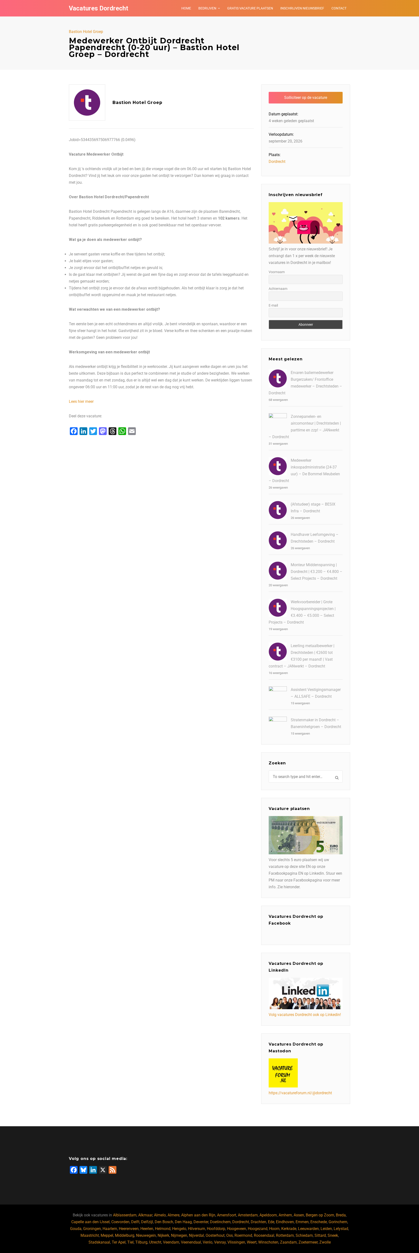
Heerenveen (129, 1228)
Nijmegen (179, 1235)
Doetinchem (220, 1222)
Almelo (160, 1215)
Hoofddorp (216, 1228)
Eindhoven (285, 1222)
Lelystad (341, 1228)
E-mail (273, 305)
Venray (220, 1242)
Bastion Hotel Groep (86, 32)
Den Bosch (164, 1222)
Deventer (200, 1222)
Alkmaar (145, 1215)
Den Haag (183, 1222)
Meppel (107, 1235)
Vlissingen (236, 1242)
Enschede (318, 1222)
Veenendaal (191, 1242)
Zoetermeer (308, 1242)
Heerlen (146, 1228)
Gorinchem (338, 1222)
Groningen (92, 1228)
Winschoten (268, 1242)
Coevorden (120, 1222)
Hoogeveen (236, 1228)
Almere (173, 1215)
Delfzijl (147, 1222)
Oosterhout (215, 1235)
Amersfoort (226, 1215)
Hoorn (274, 1228)
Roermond (243, 1235)
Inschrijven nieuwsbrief (302, 8)
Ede (271, 1222)
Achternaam (278, 289)
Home (186, 8)
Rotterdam (285, 1235)
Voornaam (277, 272)
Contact (338, 8)
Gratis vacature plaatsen (250, 8)
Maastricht (90, 1235)
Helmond (162, 1228)
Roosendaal (264, 1235)
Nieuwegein (146, 1235)
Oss (229, 1235)
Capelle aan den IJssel (90, 1222)
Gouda (75, 1228)
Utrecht (155, 1242)
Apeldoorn (268, 1215)
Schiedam (304, 1235)
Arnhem (285, 1215)
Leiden (326, 1228)
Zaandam (288, 1242)
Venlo (207, 1242)
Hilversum (196, 1228)
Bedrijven (207, 8)
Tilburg (141, 1242)
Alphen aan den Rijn (198, 1215)
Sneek (333, 1235)
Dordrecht (277, 161)
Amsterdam (248, 1215)
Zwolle (325, 1242)
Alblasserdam (125, 1215)
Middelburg (124, 1235)
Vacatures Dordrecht (98, 8)
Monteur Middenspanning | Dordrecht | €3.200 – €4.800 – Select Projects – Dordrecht (316, 572)
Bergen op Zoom (320, 1215)
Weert (252, 1242)
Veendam (171, 1242)
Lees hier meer (81, 401)
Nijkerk (163, 1235)
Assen (299, 1215)
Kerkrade (288, 1228)
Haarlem (110, 1228)
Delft (135, 1222)
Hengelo (179, 1228)
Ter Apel (119, 1242)
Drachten (258, 1222)
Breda (341, 1215)
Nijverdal (196, 1235)
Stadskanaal (99, 1242)
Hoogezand (257, 1228)
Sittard (320, 1235)
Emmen (302, 1222)
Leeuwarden (308, 1228)
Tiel (130, 1242)
